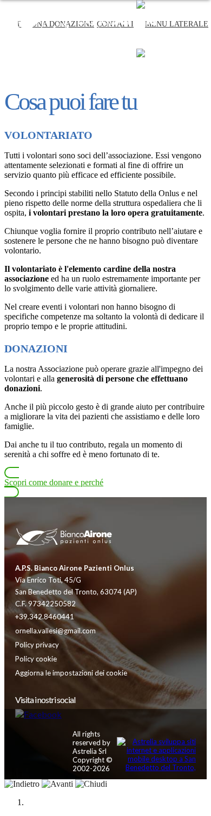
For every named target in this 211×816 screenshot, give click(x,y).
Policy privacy (37, 644)
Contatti (115, 73)
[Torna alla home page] (64, 537)
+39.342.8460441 (44, 616)
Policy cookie (36, 658)
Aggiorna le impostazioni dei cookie (71, 672)
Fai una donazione (55, 73)
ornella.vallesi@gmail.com (55, 630)
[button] (172, 73)
